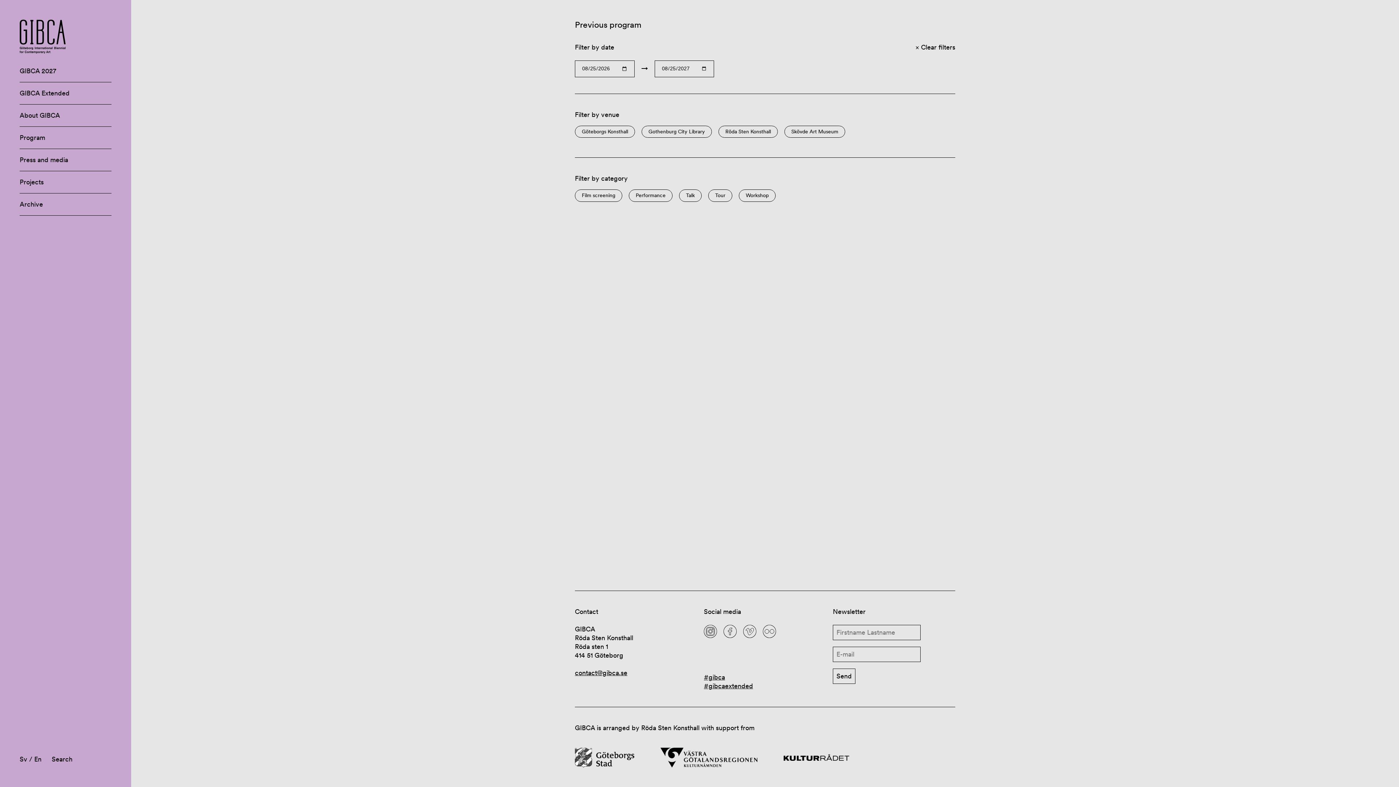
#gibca (714, 677)
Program (32, 137)
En (38, 759)
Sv (23, 759)
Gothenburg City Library (676, 132)
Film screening (598, 195)
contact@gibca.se (601, 673)
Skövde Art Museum (814, 132)
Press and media (44, 160)
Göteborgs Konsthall (605, 132)
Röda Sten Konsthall (748, 132)
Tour (720, 195)
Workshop (757, 195)
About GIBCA (40, 115)
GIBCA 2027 (38, 71)
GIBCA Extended (45, 93)
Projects (32, 182)
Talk (690, 195)
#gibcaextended (728, 686)
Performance (651, 195)
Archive (31, 204)
